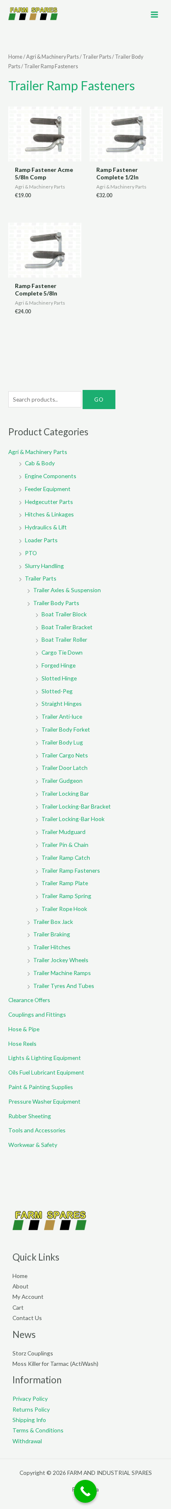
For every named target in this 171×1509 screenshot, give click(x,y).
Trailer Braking (51, 934)
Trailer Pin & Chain (65, 844)
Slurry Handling (44, 565)
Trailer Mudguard (64, 831)
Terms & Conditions (38, 1430)
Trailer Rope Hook (64, 908)
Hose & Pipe (23, 1028)
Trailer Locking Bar (65, 793)
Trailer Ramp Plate (65, 882)
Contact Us (27, 1317)
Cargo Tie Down (62, 652)
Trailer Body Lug (62, 742)
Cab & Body (40, 463)
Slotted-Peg (57, 691)
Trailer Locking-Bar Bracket (76, 806)
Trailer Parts (97, 57)
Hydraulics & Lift (46, 527)
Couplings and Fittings (37, 1014)
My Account (28, 1296)
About (20, 1286)
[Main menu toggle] (155, 14)
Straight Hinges (62, 703)
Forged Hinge (59, 665)
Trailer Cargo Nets (65, 755)
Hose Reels (22, 1043)
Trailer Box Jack (53, 921)
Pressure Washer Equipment (44, 1101)
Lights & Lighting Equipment (44, 1057)
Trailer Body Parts (56, 602)
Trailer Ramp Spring (66, 895)
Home (15, 57)
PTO (31, 552)
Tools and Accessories (37, 1130)
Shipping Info (29, 1419)
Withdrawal (27, 1440)
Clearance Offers (29, 999)
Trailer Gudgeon (62, 780)
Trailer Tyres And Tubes (63, 985)
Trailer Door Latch (65, 767)
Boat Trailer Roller (64, 639)
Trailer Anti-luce (62, 716)
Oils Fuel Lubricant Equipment (46, 1072)
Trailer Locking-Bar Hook (73, 818)
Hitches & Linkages (49, 514)
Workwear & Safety (32, 1144)
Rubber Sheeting (29, 1115)
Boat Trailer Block (64, 614)
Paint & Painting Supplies (40, 1086)
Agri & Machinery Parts (52, 57)
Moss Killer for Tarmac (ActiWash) (55, 1363)
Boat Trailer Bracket (67, 626)
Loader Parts (41, 540)
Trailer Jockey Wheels (60, 959)
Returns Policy (31, 1409)
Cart (18, 1307)
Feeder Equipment (48, 488)
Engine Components (50, 475)
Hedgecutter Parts (49, 501)
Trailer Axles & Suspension (67, 589)
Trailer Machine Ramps (62, 972)
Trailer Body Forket (66, 729)
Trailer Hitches (52, 947)
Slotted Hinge (59, 678)
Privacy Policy (30, 1398)
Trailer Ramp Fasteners (71, 870)
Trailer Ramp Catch (66, 857)
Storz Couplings (32, 1353)
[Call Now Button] (85, 1491)
